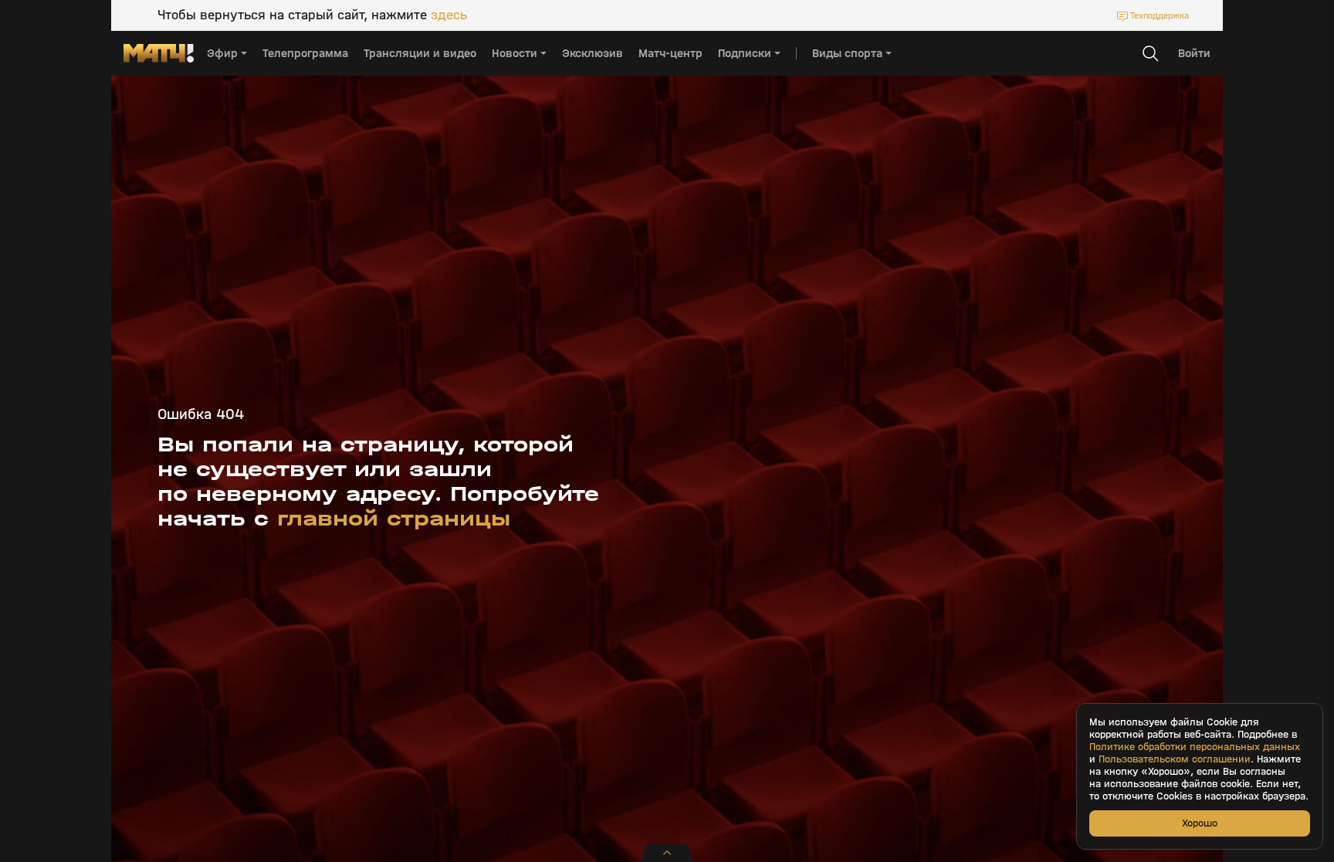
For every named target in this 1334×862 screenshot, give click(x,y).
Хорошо (1199, 823)
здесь (449, 15)
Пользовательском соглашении (1175, 759)
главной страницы (393, 518)
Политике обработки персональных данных (1194, 747)
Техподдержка (1159, 15)
